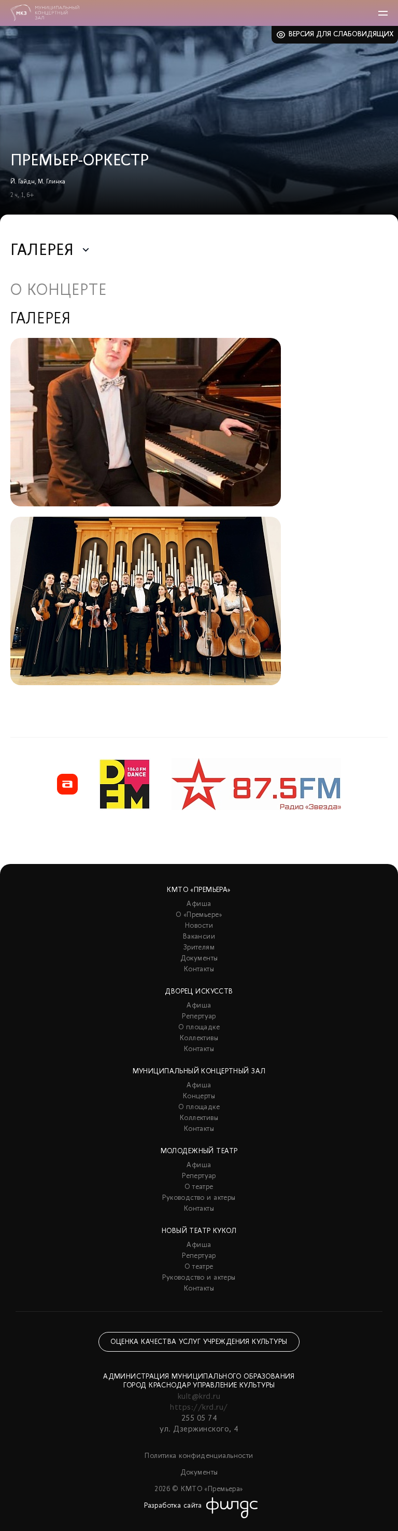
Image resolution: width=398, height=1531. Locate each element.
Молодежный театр (199, 1151)
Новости (199, 926)
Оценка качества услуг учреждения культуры (198, 1342)
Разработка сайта (173, 1506)
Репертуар (199, 1016)
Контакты (199, 969)
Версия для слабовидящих (341, 34)
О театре (198, 1187)
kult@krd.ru (199, 1397)
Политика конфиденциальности (199, 1456)
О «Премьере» (199, 915)
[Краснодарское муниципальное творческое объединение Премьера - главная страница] (44, 13)
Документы (199, 958)
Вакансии (199, 937)
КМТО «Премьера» (199, 890)
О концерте (58, 291)
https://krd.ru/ (199, 1408)
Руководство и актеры (198, 1198)
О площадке (199, 1027)
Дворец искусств (199, 992)
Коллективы (199, 1038)
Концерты (199, 1096)
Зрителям (199, 948)
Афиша (199, 904)
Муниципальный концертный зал (199, 1071)
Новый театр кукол (199, 1231)
